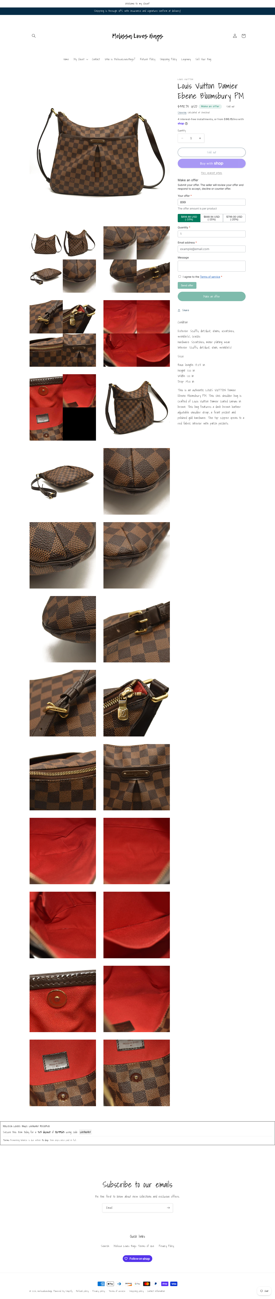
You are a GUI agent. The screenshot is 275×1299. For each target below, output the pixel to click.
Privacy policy (98, 1291)
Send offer (187, 285)
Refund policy (82, 1291)
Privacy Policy (166, 1246)
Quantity (182, 130)
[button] (34, 36)
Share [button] (185, 310)
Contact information (156, 1291)
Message (183, 257)
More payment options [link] (211, 173)
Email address (187, 242)
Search (105, 1246)
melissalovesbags (45, 1291)
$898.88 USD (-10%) (189, 218)
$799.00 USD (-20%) (234, 218)
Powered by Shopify (63, 1291)
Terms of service (210, 276)
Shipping (182, 112)
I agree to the (202, 276)
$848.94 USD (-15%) (212, 218)
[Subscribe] (168, 1207)
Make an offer (210, 106)
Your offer (185, 195)
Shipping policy (136, 1291)
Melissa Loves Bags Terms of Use (134, 1246)
